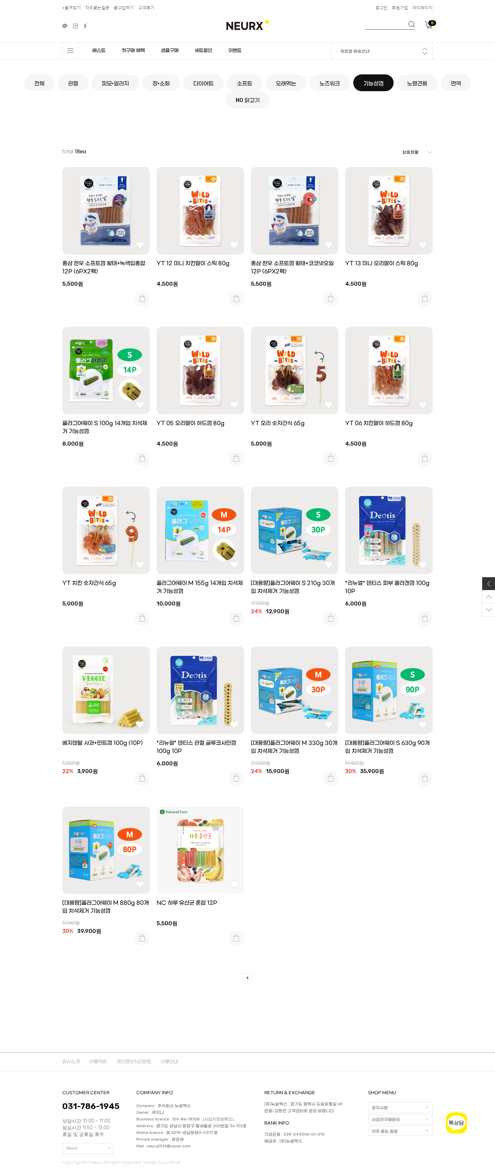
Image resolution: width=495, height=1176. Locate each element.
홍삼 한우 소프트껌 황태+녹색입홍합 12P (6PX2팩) (103, 267)
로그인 (381, 8)
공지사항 (380, 1107)
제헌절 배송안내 (355, 51)
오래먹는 (286, 83)
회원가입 (400, 8)
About (71, 1148)
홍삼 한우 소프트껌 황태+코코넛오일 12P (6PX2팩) (292, 267)
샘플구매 (169, 51)
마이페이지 (422, 8)
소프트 (244, 83)
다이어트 (203, 83)
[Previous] (424, 49)
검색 (411, 24)
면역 (456, 83)
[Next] (424, 53)
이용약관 (98, 1062)
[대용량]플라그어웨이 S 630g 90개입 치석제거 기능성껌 (387, 747)
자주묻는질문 (97, 8)
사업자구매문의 (386, 1119)
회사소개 (71, 1062)
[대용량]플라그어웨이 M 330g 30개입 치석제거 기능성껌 (294, 747)
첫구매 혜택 (133, 51)
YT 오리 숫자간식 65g (278, 423)
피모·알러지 (115, 83)
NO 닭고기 (248, 100)
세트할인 (203, 51)
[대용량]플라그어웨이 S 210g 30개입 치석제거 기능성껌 (293, 587)
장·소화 (161, 83)
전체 (39, 83)
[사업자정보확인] (218, 1119)
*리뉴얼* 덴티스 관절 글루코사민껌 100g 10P (196, 747)
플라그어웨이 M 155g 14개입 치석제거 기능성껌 (200, 587)
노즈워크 (330, 83)
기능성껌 (373, 83)
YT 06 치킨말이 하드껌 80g (379, 423)
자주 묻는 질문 (385, 1131)
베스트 (98, 51)
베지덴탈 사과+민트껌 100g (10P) (102, 743)
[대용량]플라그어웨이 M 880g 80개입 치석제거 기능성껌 (105, 907)
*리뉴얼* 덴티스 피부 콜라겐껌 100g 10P (387, 587)
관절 (73, 83)
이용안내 (169, 1062)
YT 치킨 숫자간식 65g (89, 583)
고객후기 (146, 8)
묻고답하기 (124, 8)
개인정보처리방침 (133, 1062)
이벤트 (234, 51)
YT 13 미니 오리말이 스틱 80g (381, 263)
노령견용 (417, 83)
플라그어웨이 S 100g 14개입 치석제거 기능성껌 (104, 427)
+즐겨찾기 (71, 8)
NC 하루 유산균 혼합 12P (187, 903)
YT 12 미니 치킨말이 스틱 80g (193, 263)
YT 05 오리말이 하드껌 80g (191, 423)
